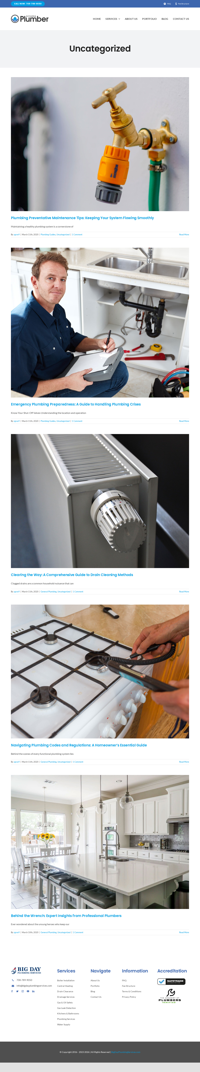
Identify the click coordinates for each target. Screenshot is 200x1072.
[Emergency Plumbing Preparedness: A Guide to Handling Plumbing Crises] (100, 323)
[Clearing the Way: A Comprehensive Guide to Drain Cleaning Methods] (100, 501)
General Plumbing (49, 591)
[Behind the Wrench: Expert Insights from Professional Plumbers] (100, 842)
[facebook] (12, 991)
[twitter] (17, 991)
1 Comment (77, 234)
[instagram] (23, 991)
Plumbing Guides (48, 234)
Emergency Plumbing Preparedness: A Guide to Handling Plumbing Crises (76, 404)
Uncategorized (63, 234)
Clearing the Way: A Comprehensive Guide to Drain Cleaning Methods (72, 574)
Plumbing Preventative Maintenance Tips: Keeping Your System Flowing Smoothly (82, 218)
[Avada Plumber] (29, 15)
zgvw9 (17, 234)
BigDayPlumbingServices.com (125, 1052)
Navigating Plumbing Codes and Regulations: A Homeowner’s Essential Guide (79, 745)
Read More (184, 234)
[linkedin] (33, 991)
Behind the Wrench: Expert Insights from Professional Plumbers (66, 915)
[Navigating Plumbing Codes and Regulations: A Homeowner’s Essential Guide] (100, 671)
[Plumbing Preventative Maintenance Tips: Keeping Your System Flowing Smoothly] (100, 144)
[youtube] (28, 991)
